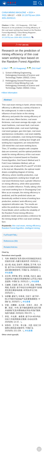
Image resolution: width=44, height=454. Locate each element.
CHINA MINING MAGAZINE (14, 12)
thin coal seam (18, 226)
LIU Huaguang (19, 68)
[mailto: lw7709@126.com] (11, 67)
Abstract (8, 100)
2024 (31, 12)
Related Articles (10, 247)
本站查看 (35, 281)
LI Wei (4, 68)
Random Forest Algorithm (13, 228)
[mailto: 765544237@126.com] (30, 67)
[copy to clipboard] (32, 37)
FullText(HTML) (10, 235)
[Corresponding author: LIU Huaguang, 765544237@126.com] (27, 67)
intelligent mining (32, 228)
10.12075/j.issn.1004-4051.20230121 (16, 37)
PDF (23, 45)
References (11, 241)
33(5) (4, 15)
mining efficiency (33, 226)
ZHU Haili (36, 68)
